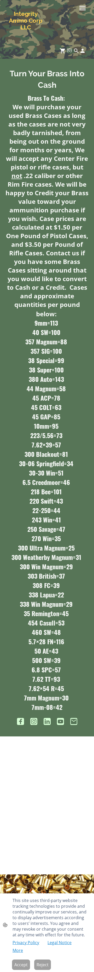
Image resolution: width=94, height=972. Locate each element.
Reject (43, 965)
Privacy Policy (26, 942)
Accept (21, 965)
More (18, 950)
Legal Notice (60, 942)
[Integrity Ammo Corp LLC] (25, 35)
